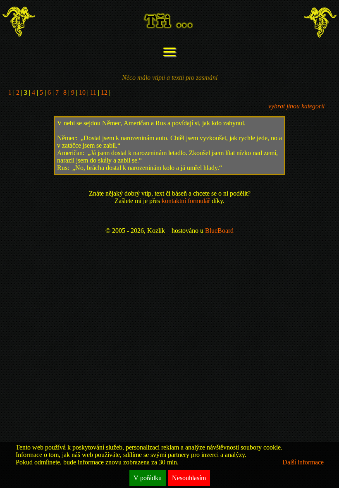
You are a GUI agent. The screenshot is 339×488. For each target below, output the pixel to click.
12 (104, 92)
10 (82, 92)
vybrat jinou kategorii (296, 106)
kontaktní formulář (186, 200)
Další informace (303, 462)
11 (93, 92)
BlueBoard (219, 230)
